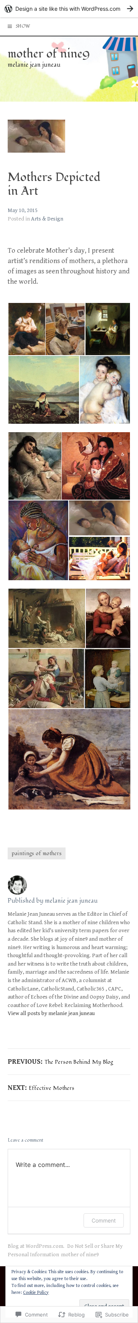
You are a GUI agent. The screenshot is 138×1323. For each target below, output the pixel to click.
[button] (26, 329)
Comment (104, 1220)
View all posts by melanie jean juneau (51, 1013)
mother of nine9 (49, 54)
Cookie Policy (36, 1292)
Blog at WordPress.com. (36, 1246)
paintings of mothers (37, 853)
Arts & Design (47, 219)
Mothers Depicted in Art (54, 184)
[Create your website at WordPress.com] (69, 8)
